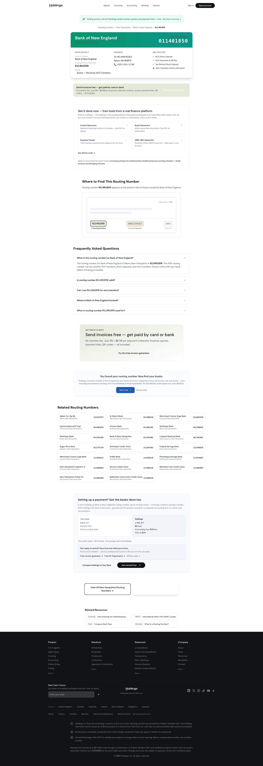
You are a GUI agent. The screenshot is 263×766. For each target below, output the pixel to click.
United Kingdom (65, 706)
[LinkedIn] (188, 690)
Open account (205, 5)
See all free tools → (86, 153)
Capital (156, 5)
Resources (182, 656)
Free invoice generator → (91, 556)
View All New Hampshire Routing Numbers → (108, 589)
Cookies (73, 714)
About (180, 648)
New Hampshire (123, 27)
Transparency (141, 656)
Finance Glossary (142, 664)
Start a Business (142, 660)
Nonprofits (96, 652)
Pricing (51, 668)
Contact (181, 664)
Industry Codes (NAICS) (145, 668)
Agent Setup (53, 652)
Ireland (104, 706)
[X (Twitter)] (193, 690)
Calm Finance (59, 685)
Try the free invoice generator (133, 353)
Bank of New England (142, 27)
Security (85, 714)
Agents (107, 5)
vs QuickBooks (141, 648)
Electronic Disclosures (103, 714)
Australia (92, 706)
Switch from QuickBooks (145, 652)
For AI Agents (54, 648)
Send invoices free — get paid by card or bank (129, 334)
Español (145, 706)
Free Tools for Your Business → (156, 587)
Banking (144, 5)
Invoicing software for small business (126, 161)
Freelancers (97, 656)
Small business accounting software (157, 161)
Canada (80, 706)
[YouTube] (208, 690)
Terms (51, 714)
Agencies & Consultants (102, 664)
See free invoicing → (171, 19)
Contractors (97, 660)
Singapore (132, 706)
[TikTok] (203, 690)
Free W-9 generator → (115, 556)
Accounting (132, 5)
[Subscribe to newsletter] (98, 694)
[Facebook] (213, 690)
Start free (123, 390)
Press (180, 652)
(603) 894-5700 (125, 64)
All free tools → (133, 556)
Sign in (191, 5)
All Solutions (97, 648)
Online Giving (54, 664)
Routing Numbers (105, 27)
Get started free (129, 565)
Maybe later (141, 390)
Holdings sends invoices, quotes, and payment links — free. (135, 19)
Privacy (61, 714)
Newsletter (183, 660)
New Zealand (118, 706)
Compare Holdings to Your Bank (96, 565)
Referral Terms (124, 714)
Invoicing (118, 5)
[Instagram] (198, 690)
